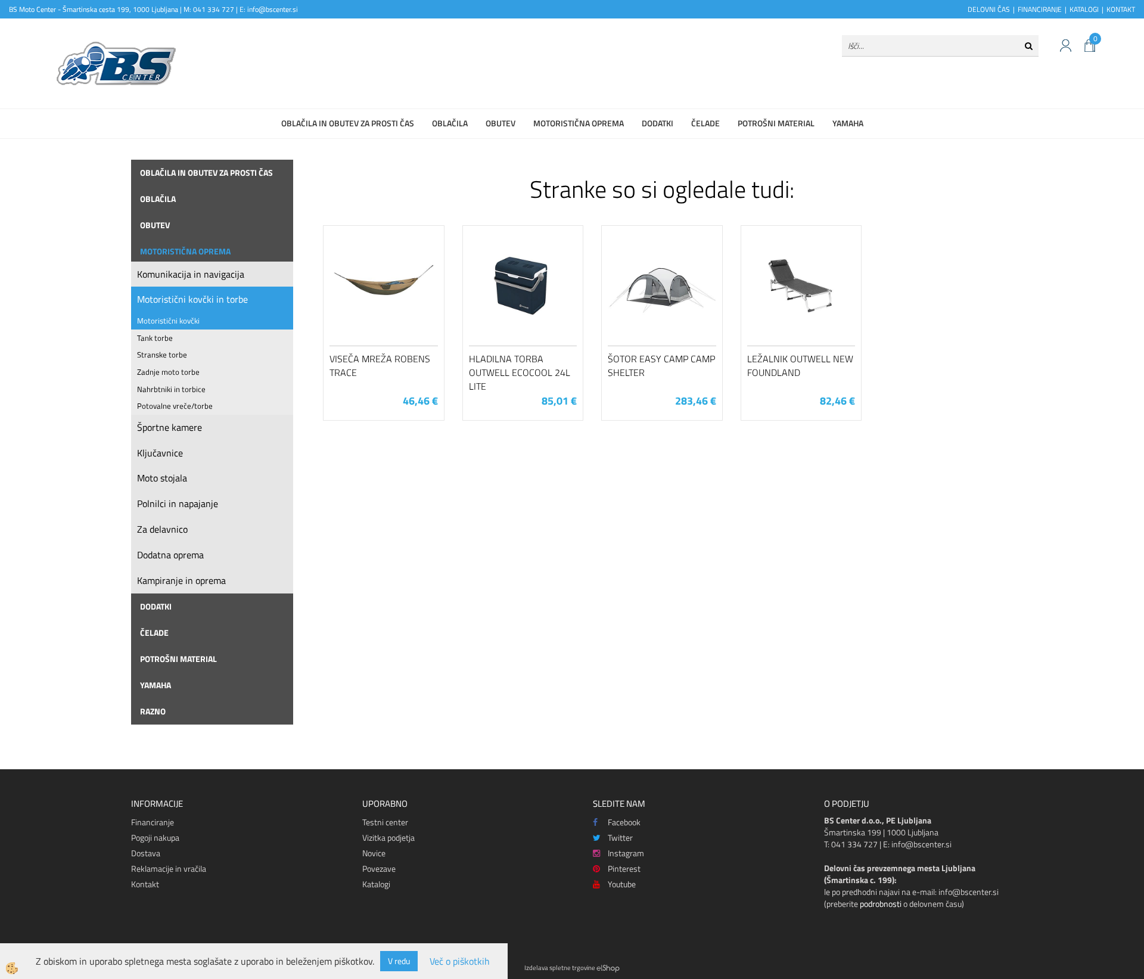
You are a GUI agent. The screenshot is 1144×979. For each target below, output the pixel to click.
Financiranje (152, 822)
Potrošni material (776, 123)
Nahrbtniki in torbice (171, 389)
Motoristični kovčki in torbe (192, 299)
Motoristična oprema (578, 123)
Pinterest (624, 868)
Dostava (145, 853)
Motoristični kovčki (168, 321)
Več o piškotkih (460, 961)
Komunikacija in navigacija (190, 274)
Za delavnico (162, 529)
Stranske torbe (162, 354)
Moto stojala (162, 478)
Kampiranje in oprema (181, 580)
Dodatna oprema (170, 555)
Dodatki (657, 123)
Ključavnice (160, 453)
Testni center (385, 822)
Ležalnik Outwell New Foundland (800, 366)
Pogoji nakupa (155, 837)
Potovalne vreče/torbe (175, 406)
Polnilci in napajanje (177, 503)
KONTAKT (1120, 9)
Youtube (622, 884)
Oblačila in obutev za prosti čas (347, 123)
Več (384, 295)
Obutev (500, 123)
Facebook (624, 822)
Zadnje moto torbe (168, 372)
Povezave (379, 868)
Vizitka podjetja (388, 837)
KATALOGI (1084, 9)
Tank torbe (155, 338)
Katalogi (376, 884)
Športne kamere (169, 427)
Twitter (620, 837)
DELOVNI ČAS (989, 9)
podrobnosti (880, 903)
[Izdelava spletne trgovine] (608, 967)
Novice (374, 853)
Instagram (626, 853)
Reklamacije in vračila (168, 868)
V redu (399, 961)
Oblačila (450, 123)
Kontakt (145, 884)
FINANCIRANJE (1040, 9)
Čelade (705, 123)
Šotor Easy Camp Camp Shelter (661, 366)
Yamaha (847, 123)
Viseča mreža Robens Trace (379, 366)
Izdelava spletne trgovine (559, 967)
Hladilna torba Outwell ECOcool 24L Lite (519, 372)
